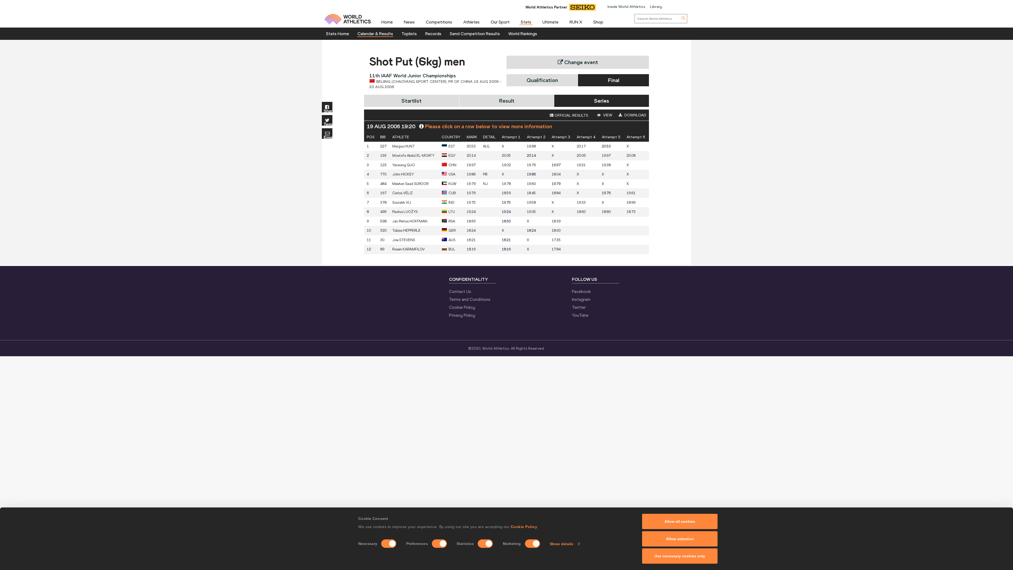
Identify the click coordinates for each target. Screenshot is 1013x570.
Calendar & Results (375, 33)
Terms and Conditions (469, 299)
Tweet (328, 124)
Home (387, 22)
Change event (580, 62)
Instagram (581, 299)
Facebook (581, 291)
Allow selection (680, 539)
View (607, 115)
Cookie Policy (524, 527)
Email (328, 137)
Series (601, 100)
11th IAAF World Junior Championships (412, 76)
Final (613, 80)
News (409, 22)
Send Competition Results (475, 33)
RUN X (576, 22)
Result (506, 100)
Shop (598, 22)
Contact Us (460, 291)
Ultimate (550, 22)
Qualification (542, 80)
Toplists (409, 33)
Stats (526, 22)
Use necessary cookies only (679, 556)
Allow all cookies (680, 521)
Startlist (412, 100)
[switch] (439, 543)
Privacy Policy (462, 315)
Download (634, 115)
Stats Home (337, 33)
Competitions (439, 22)
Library (656, 6)
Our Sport (500, 22)
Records (433, 33)
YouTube (580, 315)
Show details (561, 544)
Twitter (579, 307)
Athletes (471, 22)
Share (328, 110)
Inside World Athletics (626, 6)
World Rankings (522, 33)
